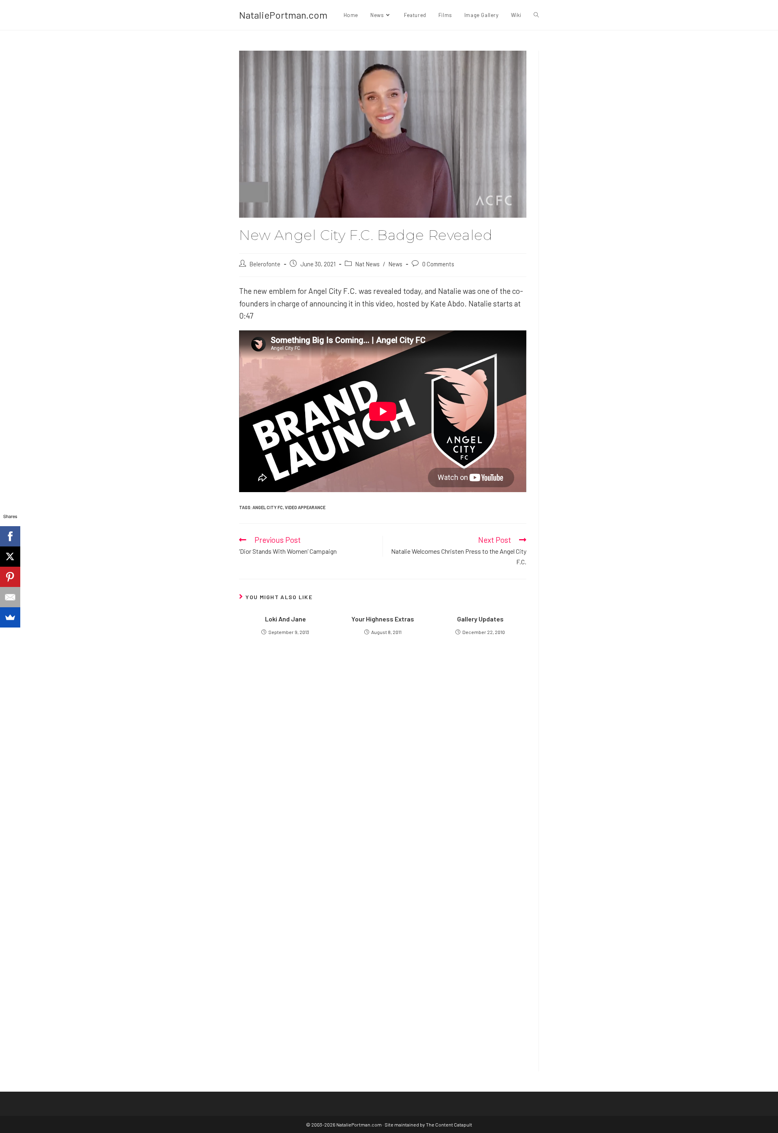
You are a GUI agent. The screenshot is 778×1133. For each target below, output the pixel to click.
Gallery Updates (480, 619)
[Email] (10, 597)
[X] (10, 556)
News (395, 264)
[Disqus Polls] (383, 751)
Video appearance (305, 507)
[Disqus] (382, 954)
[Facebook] (10, 536)
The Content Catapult (449, 1124)
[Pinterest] (10, 577)
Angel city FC (267, 507)
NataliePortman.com (283, 15)
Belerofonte (265, 264)
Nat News (367, 264)
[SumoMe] (10, 617)
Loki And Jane (285, 619)
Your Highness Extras (382, 619)
